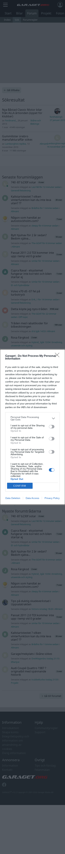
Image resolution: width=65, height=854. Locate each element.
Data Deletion (12, 498)
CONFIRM (19, 486)
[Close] (58, 356)
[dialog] (32, 427)
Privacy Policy (52, 498)
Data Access (32, 498)
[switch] (51, 426)
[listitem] (32, 418)
